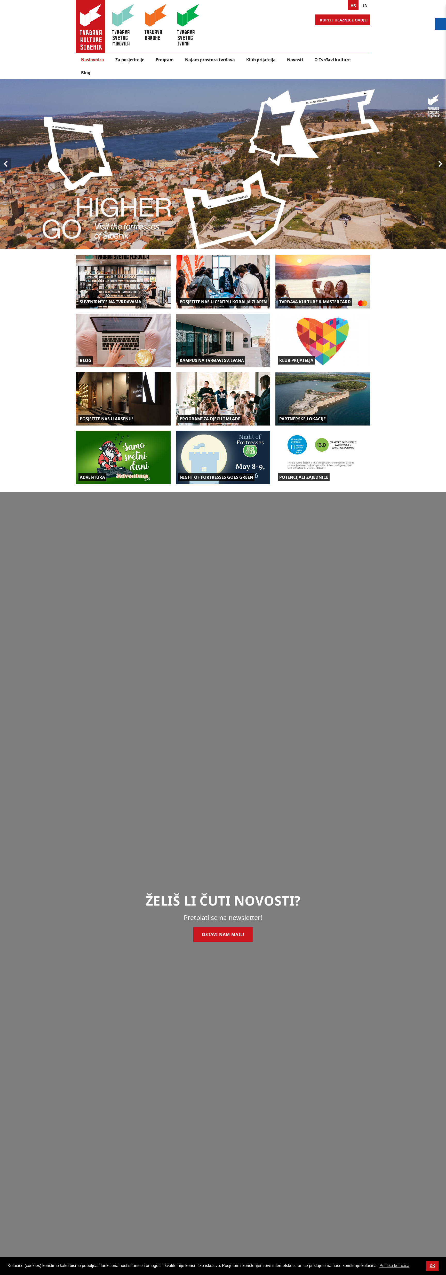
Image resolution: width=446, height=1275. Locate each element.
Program (165, 60)
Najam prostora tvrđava (210, 60)
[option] (223, 164)
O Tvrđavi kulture (332, 60)
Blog (85, 72)
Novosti (295, 60)
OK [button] (432, 1266)
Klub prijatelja (261, 60)
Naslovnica (92, 60)
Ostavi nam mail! (223, 934)
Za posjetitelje (129, 60)
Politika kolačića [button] (394, 1265)
